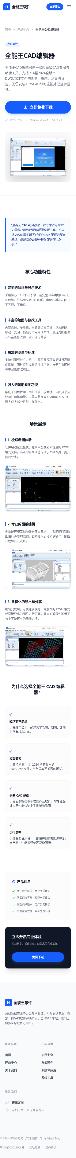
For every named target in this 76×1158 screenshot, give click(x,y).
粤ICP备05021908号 (12, 1147)
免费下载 (38, 957)
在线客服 (18, 1102)
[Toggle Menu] (69, 7)
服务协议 (50, 1147)
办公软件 (47, 1062)
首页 (8, 29)
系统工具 (47, 1078)
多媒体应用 (48, 1070)
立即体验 (55, 6)
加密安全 (47, 1055)
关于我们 (11, 1070)
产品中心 (23, 29)
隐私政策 (34, 1147)
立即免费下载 (41, 107)
